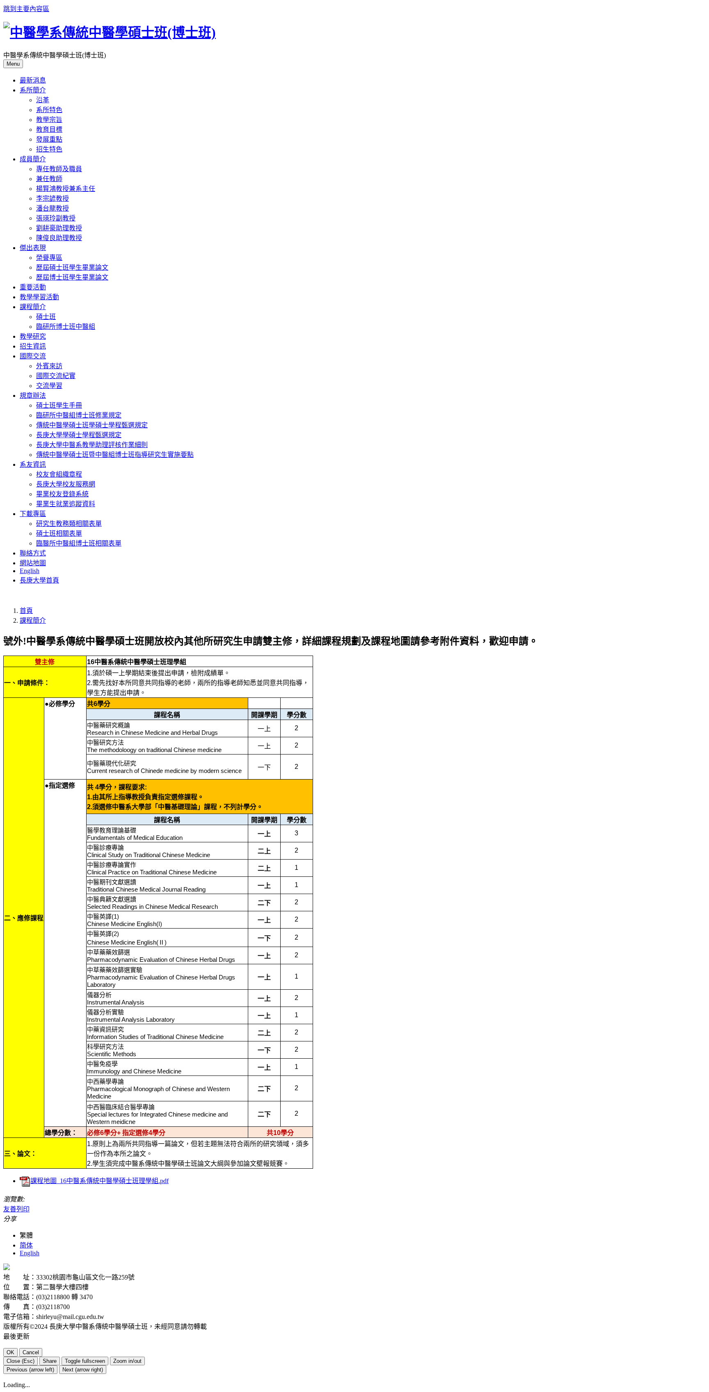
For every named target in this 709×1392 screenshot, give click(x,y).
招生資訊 (33, 346)
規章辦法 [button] (33, 395)
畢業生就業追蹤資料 (65, 503)
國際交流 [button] (33, 356)
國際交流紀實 (55, 375)
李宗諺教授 (52, 198)
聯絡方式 (33, 553)
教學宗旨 (49, 119)
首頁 (26, 610)
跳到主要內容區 (26, 8)
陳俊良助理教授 (59, 237)
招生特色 (49, 149)
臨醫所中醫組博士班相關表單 (78, 543)
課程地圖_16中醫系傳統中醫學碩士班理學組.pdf (99, 1180)
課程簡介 (33, 620)
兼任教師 (49, 178)
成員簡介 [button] (33, 159)
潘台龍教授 (52, 208)
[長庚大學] (6, 1267)
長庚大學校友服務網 (65, 484)
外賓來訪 (49, 365)
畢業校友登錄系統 (62, 494)
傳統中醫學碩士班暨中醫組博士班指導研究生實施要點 (115, 454)
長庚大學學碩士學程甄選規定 (78, 434)
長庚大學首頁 (39, 580)
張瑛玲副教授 (55, 218)
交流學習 (49, 385)
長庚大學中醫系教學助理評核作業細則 (92, 444)
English (29, 570)
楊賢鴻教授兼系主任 (65, 188)
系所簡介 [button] (33, 90)
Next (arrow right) (82, 1370)
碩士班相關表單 (59, 533)
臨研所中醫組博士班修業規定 (78, 415)
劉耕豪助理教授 (59, 228)
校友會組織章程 (59, 474)
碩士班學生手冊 (59, 405)
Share (50, 1361)
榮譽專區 (49, 257)
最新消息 (33, 80)
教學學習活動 (39, 297)
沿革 (42, 99)
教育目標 (49, 129)
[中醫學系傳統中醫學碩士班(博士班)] (109, 32)
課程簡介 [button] (33, 306)
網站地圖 (33, 563)
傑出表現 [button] (33, 247)
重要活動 (33, 287)
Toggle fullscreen (85, 1361)
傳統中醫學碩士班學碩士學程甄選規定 (92, 425)
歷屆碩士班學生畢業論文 (72, 267)
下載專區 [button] (33, 513)
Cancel (31, 1352)
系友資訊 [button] (33, 464)
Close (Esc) (20, 1361)
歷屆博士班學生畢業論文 (72, 277)
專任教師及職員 (59, 168)
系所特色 (49, 109)
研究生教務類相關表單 (69, 523)
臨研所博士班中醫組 (65, 326)
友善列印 (16, 1209)
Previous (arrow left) (30, 1370)
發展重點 (49, 139)
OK (10, 1352)
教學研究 (33, 336)
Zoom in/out (127, 1361)
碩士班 (46, 316)
